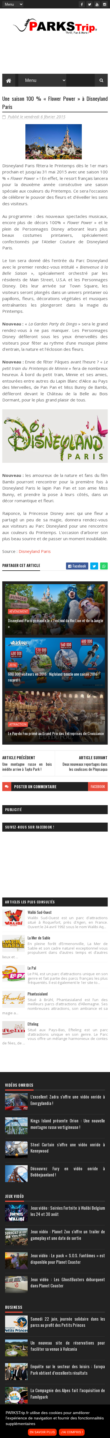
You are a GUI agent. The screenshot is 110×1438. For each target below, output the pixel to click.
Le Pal (32, 968)
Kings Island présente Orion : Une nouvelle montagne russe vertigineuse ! (67, 1123)
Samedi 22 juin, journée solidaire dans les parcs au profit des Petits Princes (67, 1322)
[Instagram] (105, 4)
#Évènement (18, 611)
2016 (12, 665)
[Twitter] (89, 4)
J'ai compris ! (72, 1432)
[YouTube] (97, 4)
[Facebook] (82, 4)
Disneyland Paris (35, 551)
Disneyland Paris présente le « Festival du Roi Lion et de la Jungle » (55, 623)
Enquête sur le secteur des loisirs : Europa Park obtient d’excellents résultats (67, 1369)
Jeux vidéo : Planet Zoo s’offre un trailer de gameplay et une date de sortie (67, 1234)
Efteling (33, 1024)
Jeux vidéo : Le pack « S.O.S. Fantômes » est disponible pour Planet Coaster (67, 1258)
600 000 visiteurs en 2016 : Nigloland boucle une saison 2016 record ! (52, 677)
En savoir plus (42, 1432)
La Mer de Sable (39, 938)
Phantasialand (38, 994)
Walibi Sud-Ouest (40, 912)
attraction (18, 724)
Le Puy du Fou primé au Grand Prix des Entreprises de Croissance (56, 733)
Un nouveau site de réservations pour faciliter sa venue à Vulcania (67, 1345)
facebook (98, 786)
